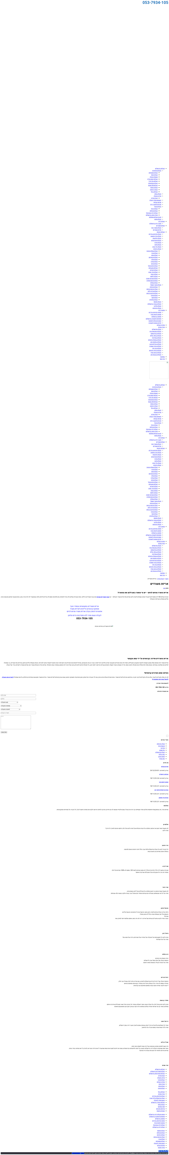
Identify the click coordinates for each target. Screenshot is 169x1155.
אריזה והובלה (157, 196)
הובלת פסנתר (157, 302)
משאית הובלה (154, 177)
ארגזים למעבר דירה (155, 204)
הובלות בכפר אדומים (155, 350)
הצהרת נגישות (161, 1111)
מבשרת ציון (161, 746)
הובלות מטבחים (153, 268)
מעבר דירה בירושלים (155, 223)
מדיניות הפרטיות (106, 736)
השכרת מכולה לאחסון (155, 321)
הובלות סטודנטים (156, 240)
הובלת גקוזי (154, 209)
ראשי (166, 579)
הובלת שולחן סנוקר (152, 251)
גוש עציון (162, 759)
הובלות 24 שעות (153, 185)
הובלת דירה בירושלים (159, 1127)
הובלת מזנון (154, 264)
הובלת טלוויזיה (153, 300)
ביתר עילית (162, 754)
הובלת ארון (154, 253)
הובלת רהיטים (157, 249)
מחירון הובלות (161, 325)
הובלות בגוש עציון (156, 353)
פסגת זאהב (161, 757)
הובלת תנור (154, 298)
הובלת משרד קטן (156, 228)
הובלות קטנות (161, 232)
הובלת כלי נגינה (156, 247)
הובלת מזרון (157, 243)
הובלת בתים (157, 194)
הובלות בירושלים (160, 168)
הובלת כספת (154, 188)
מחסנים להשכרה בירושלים (153, 319)
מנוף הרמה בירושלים (152, 215)
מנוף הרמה (162, 1084)
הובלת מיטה (157, 245)
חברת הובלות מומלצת (155, 217)
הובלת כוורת (154, 274)
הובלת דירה (161, 221)
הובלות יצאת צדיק (152, 179)
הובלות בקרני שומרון (155, 346)
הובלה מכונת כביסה (152, 289)
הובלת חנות (154, 175)
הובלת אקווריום (153, 257)
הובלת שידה (154, 262)
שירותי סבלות (157, 202)
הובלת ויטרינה (154, 270)
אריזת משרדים (157, 230)
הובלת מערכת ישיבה (152, 278)
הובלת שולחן (154, 283)
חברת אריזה (154, 198)
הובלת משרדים (160, 226)
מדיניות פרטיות (160, 1109)
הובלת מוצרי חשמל (155, 285)
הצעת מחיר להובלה (159, 1100)
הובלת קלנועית (157, 238)
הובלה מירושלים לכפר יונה (161, 790)
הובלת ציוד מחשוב (156, 236)
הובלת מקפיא (154, 287)
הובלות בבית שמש (156, 333)
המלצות (162, 357)
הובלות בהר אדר (156, 348)
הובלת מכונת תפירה (152, 281)
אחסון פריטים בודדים (155, 312)
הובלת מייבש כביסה (152, 293)
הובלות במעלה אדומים (154, 340)
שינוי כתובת (161, 1148)
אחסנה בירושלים (156, 317)
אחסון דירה (161, 310)
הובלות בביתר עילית (155, 336)
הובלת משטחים (153, 173)
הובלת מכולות (154, 211)
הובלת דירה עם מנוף (152, 213)
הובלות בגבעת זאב (156, 355)
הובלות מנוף (157, 207)
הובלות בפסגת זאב (155, 342)
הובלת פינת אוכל (153, 266)
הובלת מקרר (154, 295)
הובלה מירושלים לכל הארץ (157, 1098)
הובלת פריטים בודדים (155, 234)
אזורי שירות (161, 327)
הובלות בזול (154, 192)
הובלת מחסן (157, 219)
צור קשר (162, 359)
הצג (164, 588)
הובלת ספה (154, 255)
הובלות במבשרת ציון (155, 331)
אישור (82, 1153)
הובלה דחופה (154, 190)
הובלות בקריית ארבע (155, 344)
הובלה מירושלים (156, 329)
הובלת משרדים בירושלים (157, 1071)
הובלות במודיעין (156, 338)
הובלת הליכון (157, 306)
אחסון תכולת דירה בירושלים (157, 1114)
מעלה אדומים (161, 744)
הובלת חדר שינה (153, 272)
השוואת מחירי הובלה (155, 200)
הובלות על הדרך (153, 181)
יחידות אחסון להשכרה (155, 323)
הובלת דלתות (154, 276)
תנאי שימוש (161, 1107)
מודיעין (163, 748)
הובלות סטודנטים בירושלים (157, 1073)
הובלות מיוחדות (156, 171)
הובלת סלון (154, 259)
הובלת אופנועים (153, 183)
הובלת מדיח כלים (153, 291)
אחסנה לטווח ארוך (156, 314)
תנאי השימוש (114, 736)
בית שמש (162, 750)
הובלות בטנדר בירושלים (154, 304)
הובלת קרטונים (157, 308)
